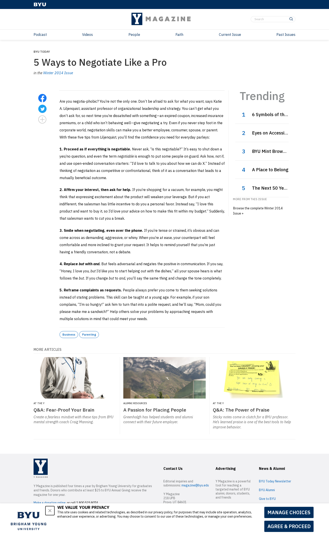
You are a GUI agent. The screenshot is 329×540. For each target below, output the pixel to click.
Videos (87, 34)
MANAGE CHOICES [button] (288, 512)
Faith (179, 34)
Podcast (40, 34)
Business (68, 334)
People (134, 34)
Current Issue (230, 34)
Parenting (89, 334)
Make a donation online (50, 503)
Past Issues (285, 34)
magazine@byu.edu (195, 485)
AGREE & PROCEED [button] (289, 526)
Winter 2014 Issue (58, 73)
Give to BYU (267, 499)
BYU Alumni (267, 490)
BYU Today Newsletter (275, 481)
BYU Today (42, 52)
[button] (49, 510)
